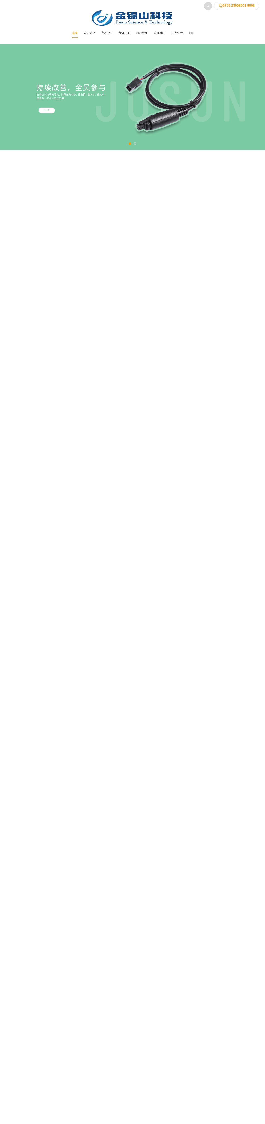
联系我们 (160, 33)
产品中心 (107, 33)
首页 (75, 33)
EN (191, 33)
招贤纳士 (177, 33)
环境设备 (142, 33)
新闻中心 (124, 33)
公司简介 (89, 33)
